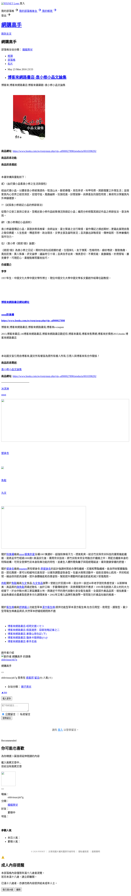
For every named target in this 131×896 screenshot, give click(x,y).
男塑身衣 (46, 568)
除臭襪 (10, 554)
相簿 (10, 56)
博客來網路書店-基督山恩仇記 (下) (27, 633)
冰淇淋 (5, 388)
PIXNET (41, 851)
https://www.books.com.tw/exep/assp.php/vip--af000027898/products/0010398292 (54, 151)
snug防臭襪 (7, 314)
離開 (18, 889)
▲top (4, 692)
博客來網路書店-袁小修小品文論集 (37, 77)
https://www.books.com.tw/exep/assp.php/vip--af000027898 (33, 320)
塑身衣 (5, 453)
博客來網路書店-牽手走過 (22, 641)
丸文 (3, 493)
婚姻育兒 (27, 49)
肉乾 (3, 583)
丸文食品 (38, 583)
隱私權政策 (83, 851)
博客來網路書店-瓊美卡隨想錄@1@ (28, 637)
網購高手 (11, 25)
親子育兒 (26, 686)
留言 (36, 677)
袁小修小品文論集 (11, 369)
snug (3, 394)
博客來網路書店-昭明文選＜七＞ (26, 626)
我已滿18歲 (8, 889)
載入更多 (7, 698)
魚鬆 (3, 480)
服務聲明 (96, 851)
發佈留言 (7, 718)
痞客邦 (30, 677)
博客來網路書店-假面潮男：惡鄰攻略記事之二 (34, 630)
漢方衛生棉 (48, 607)
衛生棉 (10, 607)
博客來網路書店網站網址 (15, 302)
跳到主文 (6, 33)
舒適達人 (24, 607)
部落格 (11, 60)
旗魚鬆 (20, 587)
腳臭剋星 (30, 554)
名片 (10, 63)
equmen (23, 568)
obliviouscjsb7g (9, 659)
